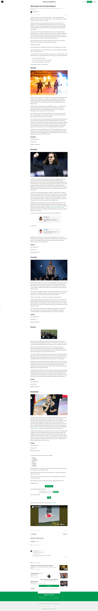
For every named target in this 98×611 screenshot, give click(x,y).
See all (32, 588)
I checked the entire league (56, 207)
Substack (43, 608)
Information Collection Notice (48, 589)
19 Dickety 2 (36, 428)
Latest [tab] (34, 562)
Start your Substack (46, 606)
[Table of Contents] (1, 305)
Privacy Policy (57, 589)
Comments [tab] (33, 541)
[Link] (29, 68)
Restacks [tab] (37, 541)
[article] (49, 568)
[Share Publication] (85, 2)
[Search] (83, 2)
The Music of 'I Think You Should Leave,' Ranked (41, 565)
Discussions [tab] (38, 562)
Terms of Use (54, 588)
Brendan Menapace (36, 11)
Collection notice (57, 603)
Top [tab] (31, 562)
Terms (52, 603)
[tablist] (34, 541)
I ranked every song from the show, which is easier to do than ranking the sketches (43, 568)
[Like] (31, 578)
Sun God (54, 502)
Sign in (95, 1)
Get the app (54, 606)
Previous (34, 534)
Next (64, 534)
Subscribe (89, 1)
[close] (59, 575)
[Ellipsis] (67, 551)
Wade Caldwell (35, 550)
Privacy (49, 603)
